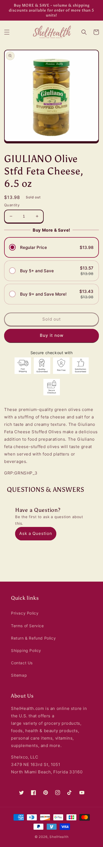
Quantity (12, 205)
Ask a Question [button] (35, 533)
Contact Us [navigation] (22, 662)
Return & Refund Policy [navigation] (33, 638)
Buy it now (51, 335)
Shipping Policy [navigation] (26, 650)
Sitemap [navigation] (19, 675)
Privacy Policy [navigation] (24, 613)
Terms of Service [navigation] (27, 625)
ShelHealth (58, 837)
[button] (7, 32)
